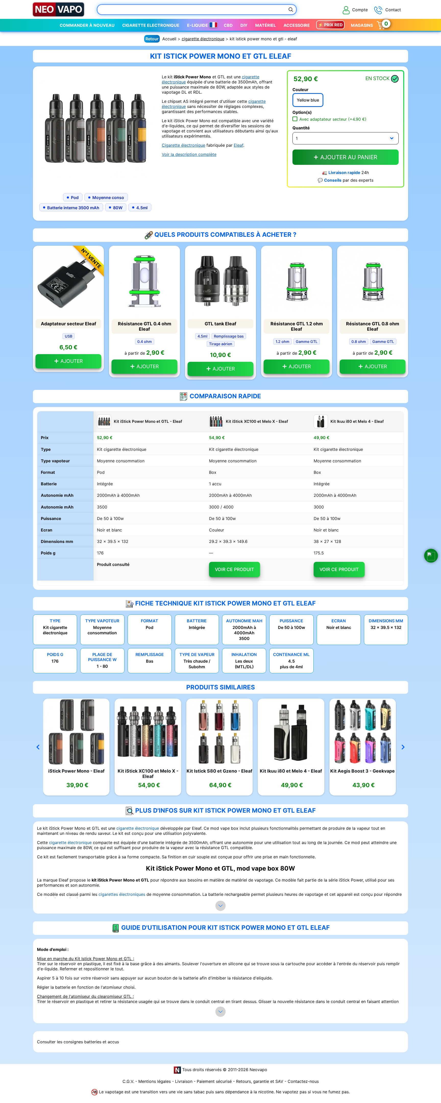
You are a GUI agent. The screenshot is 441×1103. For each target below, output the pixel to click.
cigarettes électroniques (122, 894)
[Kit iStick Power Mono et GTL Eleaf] (95, 128)
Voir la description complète (189, 154)
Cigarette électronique (183, 145)
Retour (151, 38)
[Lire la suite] (220, 906)
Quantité (301, 127)
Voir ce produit (234, 569)
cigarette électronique (203, 38)
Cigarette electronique (150, 25)
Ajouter (71, 361)
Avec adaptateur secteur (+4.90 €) (332, 119)
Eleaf (238, 145)
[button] (431, 555)
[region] (220, 498)
